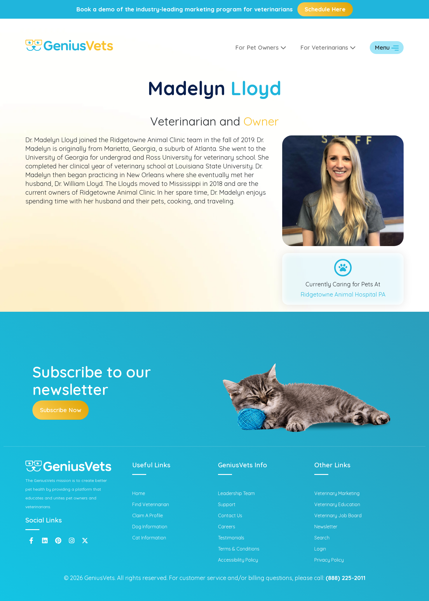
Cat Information (149, 538)
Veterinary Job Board (338, 515)
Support (227, 504)
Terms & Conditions (238, 549)
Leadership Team (236, 493)
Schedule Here (325, 9)
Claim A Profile (147, 515)
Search (321, 538)
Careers (226, 526)
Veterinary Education (337, 504)
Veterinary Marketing (337, 493)
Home (138, 493)
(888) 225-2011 (345, 577)
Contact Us (230, 515)
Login (320, 549)
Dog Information (149, 526)
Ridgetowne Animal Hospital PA (343, 294)
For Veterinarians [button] (325, 47)
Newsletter (325, 526)
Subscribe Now (60, 410)
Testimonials (231, 538)
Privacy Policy (329, 560)
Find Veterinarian (150, 504)
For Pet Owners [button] (257, 47)
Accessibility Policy (238, 560)
